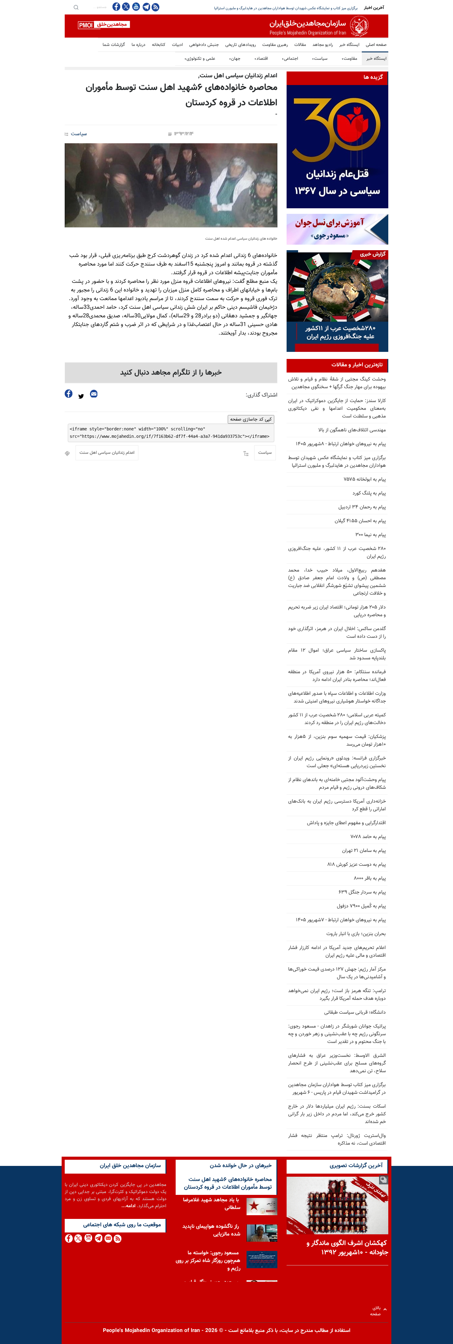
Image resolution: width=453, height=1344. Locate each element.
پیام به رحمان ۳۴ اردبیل (362, 507)
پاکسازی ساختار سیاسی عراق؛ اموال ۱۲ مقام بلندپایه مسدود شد (337, 654)
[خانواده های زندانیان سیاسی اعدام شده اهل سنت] (171, 185)
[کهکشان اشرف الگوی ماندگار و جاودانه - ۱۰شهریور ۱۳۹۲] (337, 1205)
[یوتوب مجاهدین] (136, 6)
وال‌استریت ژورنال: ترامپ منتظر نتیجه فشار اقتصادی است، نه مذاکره (337, 1139)
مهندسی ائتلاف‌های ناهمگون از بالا (352, 430)
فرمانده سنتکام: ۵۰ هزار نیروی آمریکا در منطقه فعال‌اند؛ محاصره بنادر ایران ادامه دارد (337, 676)
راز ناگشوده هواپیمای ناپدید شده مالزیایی (211, 1230)
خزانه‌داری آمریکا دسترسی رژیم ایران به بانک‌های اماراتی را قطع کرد (337, 805)
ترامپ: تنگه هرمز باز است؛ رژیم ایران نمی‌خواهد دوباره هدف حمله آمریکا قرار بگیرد (337, 995)
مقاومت (349, 58)
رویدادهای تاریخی (240, 45)
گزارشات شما (114, 45)
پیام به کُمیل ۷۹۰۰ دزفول (361, 906)
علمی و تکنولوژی (199, 58)
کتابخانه (158, 45)
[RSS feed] (155, 6)
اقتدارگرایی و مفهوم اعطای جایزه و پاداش (346, 823)
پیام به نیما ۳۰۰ (370, 535)
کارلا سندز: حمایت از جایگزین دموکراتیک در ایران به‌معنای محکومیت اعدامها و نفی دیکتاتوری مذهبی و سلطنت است (337, 408)
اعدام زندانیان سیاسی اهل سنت (107, 453)
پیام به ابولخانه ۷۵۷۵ (365, 479)
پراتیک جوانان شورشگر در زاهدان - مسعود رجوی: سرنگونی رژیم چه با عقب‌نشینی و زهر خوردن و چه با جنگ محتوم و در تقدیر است (337, 1034)
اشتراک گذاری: (261, 395)
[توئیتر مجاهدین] (126, 6)
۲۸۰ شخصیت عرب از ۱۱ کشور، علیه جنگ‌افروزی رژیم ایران (337, 552)
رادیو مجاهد (322, 45)
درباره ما (138, 45)
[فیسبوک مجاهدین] (116, 6)
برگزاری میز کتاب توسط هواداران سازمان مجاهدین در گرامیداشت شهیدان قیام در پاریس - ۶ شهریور (337, 1089)
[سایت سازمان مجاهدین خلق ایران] (226, 26)
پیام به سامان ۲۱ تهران (364, 851)
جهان (234, 58)
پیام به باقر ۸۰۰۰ (370, 878)
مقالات (300, 45)
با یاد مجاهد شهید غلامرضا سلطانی (211, 1204)
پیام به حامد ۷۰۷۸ (368, 837)
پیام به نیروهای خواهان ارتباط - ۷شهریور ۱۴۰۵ (341, 920)
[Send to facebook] (69, 393)
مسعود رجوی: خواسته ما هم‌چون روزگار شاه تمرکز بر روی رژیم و (208, 1261)
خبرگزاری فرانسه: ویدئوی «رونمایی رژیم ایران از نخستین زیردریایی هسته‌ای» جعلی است (337, 762)
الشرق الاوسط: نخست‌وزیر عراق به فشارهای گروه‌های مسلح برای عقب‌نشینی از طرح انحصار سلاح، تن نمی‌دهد (337, 1063)
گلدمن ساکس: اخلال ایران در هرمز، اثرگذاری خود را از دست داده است (337, 633)
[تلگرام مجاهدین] (145, 6)
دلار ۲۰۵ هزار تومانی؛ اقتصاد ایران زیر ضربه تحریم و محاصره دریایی (308, 8)
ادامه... (128, 1206)
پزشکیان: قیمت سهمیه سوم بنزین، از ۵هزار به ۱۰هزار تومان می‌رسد (337, 740)
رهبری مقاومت (275, 45)
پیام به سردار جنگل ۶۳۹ (362, 892)
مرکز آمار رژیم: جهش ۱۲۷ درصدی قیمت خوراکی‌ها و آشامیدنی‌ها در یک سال (337, 973)
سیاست (320, 58)
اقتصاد (261, 58)
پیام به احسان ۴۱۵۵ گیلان (360, 521)
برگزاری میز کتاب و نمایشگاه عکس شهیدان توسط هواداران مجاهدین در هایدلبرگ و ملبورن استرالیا (337, 462)
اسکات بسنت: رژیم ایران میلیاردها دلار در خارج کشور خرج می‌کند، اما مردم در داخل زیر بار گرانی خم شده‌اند (337, 1114)
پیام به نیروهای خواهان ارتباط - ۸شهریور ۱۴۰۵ (341, 444)
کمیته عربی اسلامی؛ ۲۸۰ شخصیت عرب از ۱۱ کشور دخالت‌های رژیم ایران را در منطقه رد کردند (337, 719)
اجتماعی (290, 58)
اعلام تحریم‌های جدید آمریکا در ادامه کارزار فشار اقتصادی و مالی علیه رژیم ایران (337, 951)
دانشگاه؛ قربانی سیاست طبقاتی (355, 1012)
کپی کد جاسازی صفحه (251, 419)
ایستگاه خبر (349, 45)
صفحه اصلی (376, 45)
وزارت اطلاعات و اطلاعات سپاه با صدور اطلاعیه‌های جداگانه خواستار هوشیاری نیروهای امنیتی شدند (337, 697)
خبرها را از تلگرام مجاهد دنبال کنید (171, 373)
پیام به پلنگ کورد (369, 493)
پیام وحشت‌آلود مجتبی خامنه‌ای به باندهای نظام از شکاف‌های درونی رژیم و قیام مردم (337, 784)
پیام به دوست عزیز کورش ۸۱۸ (356, 865)
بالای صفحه (377, 1309)
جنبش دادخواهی (204, 45)
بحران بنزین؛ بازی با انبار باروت (356, 934)
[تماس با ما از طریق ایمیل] (108, 1238)
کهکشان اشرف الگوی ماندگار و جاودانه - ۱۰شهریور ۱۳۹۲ (347, 1248)
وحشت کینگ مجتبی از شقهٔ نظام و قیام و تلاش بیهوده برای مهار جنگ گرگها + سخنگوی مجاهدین (337, 383)
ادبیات (177, 45)
